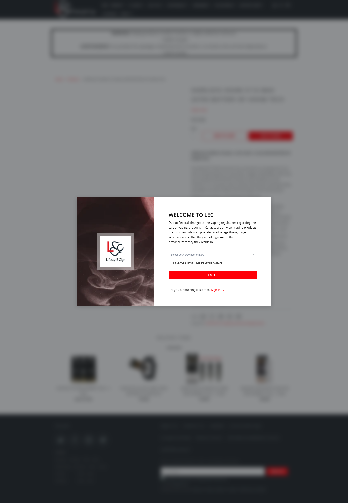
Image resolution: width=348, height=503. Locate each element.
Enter (213, 275)
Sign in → (217, 290)
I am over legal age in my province (197, 263)
